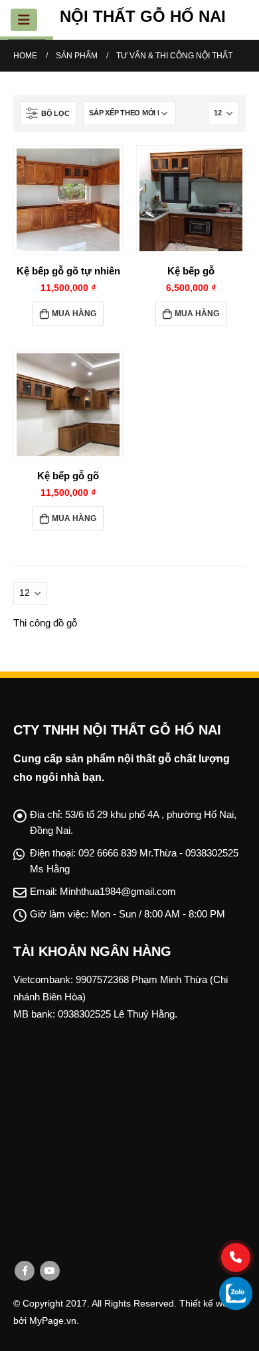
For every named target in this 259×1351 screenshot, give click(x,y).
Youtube (50, 1271)
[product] (68, 199)
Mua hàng (74, 313)
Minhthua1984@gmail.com (118, 891)
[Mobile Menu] (24, 20)
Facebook (25, 1271)
